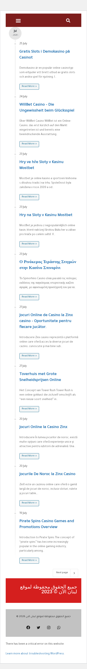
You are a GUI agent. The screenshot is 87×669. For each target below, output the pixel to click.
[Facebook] (28, 627)
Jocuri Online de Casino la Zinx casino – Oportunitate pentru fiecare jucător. (46, 321)
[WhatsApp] (59, 627)
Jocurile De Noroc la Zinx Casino (47, 474)
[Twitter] (38, 627)
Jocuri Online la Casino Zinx (43, 427)
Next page (62, 572)
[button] (18, 21)
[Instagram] (49, 627)
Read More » (29, 86)
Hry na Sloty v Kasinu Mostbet (45, 215)
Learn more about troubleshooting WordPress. (35, 653)
